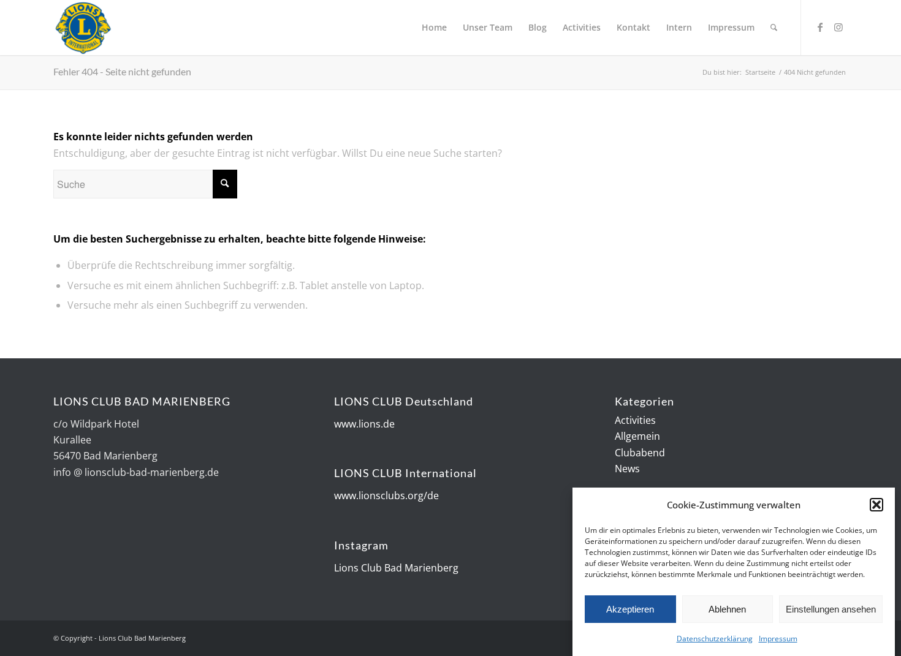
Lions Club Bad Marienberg (396, 568)
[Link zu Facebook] (820, 27)
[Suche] (773, 27)
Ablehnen (727, 609)
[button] (876, 505)
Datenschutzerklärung (715, 638)
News (627, 468)
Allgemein (637, 436)
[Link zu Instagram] (838, 27)
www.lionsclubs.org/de (386, 495)
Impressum (778, 638)
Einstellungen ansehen (831, 609)
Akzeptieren (630, 609)
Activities (635, 420)
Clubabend (640, 452)
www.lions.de (364, 424)
